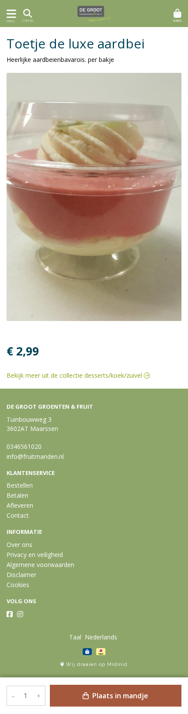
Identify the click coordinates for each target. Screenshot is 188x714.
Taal (75, 637)
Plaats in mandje (119, 695)
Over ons (19, 544)
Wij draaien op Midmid (96, 664)
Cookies (18, 585)
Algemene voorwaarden (40, 564)
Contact (18, 515)
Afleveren (20, 505)
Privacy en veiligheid (35, 554)
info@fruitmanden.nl (35, 456)
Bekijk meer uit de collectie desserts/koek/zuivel (75, 375)
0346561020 (24, 446)
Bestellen (20, 485)
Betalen (17, 495)
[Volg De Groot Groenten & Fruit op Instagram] (20, 614)
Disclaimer (21, 575)
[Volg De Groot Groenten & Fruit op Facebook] (10, 614)
